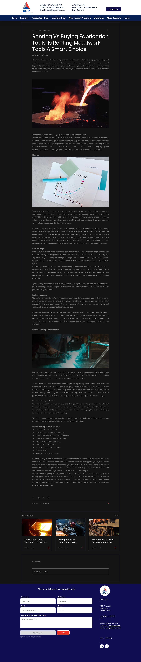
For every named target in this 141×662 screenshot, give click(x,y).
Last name (61, 597)
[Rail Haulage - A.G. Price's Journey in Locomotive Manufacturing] (104, 527)
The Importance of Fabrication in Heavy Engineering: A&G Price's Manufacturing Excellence (70, 541)
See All (116, 515)
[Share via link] (48, 497)
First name (25, 597)
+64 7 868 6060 (57, 7)
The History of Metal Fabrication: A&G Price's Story (35, 541)
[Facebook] (107, 646)
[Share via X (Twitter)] (38, 497)
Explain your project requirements (33, 615)
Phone (60, 606)
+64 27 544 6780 (54, 5)
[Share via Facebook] (33, 497)
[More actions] (107, 30)
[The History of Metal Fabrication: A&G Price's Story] (37, 527)
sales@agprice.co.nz (55, 10)
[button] (127, 18)
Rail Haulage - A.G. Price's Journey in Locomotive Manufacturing (103, 541)
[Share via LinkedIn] (43, 497)
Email (23, 606)
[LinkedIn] (102, 646)
